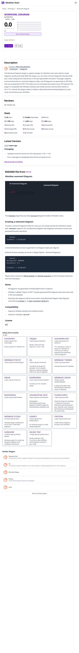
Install (10, 46)
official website (29, 276)
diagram (23, 69)
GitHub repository (44, 276)
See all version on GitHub (13, 162)
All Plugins (11, 9)
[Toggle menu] (75, 3)
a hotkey (21, 301)
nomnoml (13, 69)
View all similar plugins (39, 493)
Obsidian (11, 216)
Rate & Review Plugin (23, 34)
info (6, 335)
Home (4, 9)
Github (28, 172)
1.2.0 (6, 145)
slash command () (38, 301)
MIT (6, 325)
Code (20, 46)
